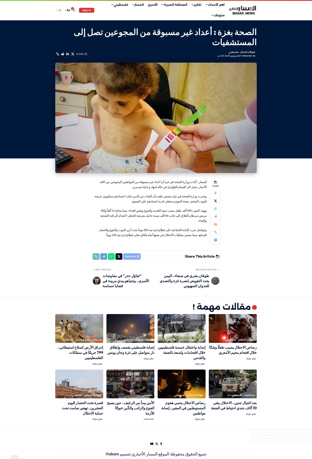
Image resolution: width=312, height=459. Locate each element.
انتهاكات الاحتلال (247, 52)
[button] (86, 10)
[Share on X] (72, 54)
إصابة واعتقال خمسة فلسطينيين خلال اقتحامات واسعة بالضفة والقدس (182, 352)
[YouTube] (151, 443)
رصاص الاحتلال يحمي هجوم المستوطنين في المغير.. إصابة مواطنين (183, 407)
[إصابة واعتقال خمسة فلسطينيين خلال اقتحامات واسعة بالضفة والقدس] (182, 328)
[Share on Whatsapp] (215, 209)
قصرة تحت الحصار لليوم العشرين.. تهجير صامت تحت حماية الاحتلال (82, 407)
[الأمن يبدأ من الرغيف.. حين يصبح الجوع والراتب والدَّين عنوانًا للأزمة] (130, 384)
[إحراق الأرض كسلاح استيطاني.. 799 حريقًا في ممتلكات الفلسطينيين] (79, 328)
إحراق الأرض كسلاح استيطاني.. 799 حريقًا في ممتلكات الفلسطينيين (80, 352)
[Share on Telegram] (215, 216)
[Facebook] (161, 443)
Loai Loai (149, 419)
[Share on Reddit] (62, 54)
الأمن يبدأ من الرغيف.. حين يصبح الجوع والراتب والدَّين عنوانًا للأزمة (130, 407)
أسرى (201, 339)
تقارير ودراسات (83, 339)
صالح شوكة (251, 359)
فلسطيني (233, 52)
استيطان (96, 339)
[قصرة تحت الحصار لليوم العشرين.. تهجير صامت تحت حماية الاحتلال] (79, 384)
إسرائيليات (249, 395)
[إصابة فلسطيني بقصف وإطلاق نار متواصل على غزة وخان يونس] (130, 328)
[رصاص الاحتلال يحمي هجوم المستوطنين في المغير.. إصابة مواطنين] (182, 384)
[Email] (215, 224)
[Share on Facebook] (215, 193)
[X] (157, 443)
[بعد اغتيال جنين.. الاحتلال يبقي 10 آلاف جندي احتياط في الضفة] (233, 384)
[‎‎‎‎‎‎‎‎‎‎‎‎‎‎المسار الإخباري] (243, 10)
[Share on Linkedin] (67, 54)
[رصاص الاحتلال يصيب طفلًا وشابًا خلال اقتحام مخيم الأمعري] (233, 328)
